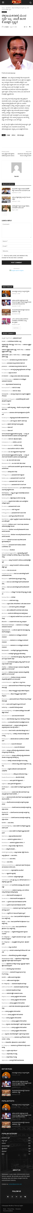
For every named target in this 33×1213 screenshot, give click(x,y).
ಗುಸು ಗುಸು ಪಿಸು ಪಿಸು (11, 570)
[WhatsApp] (21, 31)
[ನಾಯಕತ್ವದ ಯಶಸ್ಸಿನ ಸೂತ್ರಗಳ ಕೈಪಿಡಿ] (6, 294)
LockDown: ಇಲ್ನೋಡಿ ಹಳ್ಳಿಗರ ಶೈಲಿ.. (16, 876)
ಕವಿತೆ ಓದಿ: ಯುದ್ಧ (18, 445)
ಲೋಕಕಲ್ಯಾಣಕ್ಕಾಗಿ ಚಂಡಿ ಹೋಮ (13, 969)
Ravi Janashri (5, 650)
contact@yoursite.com (15, 1184)
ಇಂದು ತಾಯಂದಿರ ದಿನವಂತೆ (18, 715)
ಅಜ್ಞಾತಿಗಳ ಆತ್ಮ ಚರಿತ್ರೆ (11, 873)
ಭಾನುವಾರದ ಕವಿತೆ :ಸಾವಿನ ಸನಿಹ (19, 513)
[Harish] (3, 27)
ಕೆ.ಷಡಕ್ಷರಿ (8, 135)
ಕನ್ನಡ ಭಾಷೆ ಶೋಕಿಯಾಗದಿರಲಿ (15, 836)
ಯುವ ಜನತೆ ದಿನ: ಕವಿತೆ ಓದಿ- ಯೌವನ (15, 448)
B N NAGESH (5, 376)
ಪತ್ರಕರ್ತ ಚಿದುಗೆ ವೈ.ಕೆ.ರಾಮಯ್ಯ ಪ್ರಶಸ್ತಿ (15, 424)
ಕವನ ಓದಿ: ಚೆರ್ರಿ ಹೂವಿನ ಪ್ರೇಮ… (15, 439)
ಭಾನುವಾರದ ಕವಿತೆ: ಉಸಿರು (14, 506)
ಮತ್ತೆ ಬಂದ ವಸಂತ (12, 372)
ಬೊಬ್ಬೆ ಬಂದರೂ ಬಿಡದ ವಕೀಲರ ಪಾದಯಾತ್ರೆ (19, 376)
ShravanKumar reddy (7, 958)
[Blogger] (8, 1196)
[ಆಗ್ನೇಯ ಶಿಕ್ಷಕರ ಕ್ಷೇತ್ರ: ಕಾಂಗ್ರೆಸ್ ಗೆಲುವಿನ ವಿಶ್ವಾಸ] (6, 199)
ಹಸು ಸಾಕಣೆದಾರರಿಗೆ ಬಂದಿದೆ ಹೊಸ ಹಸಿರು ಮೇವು (17, 610)
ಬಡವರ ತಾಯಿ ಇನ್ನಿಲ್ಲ (13, 600)
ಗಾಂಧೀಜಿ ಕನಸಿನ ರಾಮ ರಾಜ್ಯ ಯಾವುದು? (18, 621)
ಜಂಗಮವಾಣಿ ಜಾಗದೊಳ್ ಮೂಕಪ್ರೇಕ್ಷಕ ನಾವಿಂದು (18, 722)
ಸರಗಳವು (13, 597)
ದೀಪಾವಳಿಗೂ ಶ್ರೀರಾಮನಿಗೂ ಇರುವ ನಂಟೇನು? (16, 1042)
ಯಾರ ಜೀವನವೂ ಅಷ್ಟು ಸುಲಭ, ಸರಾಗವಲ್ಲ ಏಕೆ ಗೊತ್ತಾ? (18, 719)
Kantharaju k (5, 787)
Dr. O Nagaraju (6, 932)
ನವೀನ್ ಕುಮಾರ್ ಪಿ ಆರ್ (7, 725)
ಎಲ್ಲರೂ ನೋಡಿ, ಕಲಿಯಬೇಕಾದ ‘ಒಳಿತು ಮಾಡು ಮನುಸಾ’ (19, 603)
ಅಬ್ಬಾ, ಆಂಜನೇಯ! (13, 947)
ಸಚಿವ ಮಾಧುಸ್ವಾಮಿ (20, 135)
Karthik (4, 822)
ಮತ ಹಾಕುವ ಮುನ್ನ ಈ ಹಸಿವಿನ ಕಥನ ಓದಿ (18, 360)
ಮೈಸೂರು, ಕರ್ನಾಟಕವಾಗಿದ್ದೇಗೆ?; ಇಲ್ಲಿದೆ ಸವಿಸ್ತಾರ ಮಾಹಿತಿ (18, 1024)
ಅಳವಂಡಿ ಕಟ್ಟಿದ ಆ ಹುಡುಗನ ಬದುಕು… (15, 993)
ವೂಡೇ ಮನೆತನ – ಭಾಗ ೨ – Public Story (11, 354)
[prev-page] (3, 214)
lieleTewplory (5, 493)
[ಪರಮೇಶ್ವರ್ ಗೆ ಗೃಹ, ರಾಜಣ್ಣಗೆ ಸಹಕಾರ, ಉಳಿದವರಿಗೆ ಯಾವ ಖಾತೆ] (6, 208)
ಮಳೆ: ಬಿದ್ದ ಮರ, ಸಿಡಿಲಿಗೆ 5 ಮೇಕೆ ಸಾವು (18, 421)
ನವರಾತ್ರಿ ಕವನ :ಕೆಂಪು (12, 471)
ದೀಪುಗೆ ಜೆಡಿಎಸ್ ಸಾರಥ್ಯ (12, 1054)
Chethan (4, 667)
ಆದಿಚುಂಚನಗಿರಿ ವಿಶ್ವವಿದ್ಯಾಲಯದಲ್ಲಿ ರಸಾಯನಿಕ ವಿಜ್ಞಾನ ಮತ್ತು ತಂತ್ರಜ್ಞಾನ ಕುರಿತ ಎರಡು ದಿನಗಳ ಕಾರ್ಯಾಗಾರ (21, 302)
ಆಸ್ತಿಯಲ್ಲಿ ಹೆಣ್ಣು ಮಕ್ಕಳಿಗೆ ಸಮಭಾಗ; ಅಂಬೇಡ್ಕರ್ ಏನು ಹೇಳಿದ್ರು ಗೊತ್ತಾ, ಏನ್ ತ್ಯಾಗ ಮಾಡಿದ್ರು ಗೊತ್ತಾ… (15, 555)
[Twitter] (13, 31)
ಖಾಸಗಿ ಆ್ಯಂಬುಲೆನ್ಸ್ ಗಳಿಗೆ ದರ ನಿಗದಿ (16, 516)
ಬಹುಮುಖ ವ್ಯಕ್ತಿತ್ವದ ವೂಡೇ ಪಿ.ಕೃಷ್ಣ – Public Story (12, 349)
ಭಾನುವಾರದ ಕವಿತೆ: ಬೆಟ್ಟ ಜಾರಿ (18, 475)
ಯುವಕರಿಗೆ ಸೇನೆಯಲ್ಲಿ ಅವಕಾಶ (16, 707)
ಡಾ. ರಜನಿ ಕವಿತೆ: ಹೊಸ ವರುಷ (13, 460)
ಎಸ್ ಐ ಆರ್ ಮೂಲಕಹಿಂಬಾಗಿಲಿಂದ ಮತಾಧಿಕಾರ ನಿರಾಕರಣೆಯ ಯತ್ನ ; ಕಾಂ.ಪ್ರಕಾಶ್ (20, 320)
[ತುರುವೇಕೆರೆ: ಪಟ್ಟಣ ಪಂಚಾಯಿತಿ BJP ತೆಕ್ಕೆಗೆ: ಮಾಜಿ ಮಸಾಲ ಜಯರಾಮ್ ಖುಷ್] (6, 191)
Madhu (4, 921)
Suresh (3, 341)
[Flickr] (16, 1196)
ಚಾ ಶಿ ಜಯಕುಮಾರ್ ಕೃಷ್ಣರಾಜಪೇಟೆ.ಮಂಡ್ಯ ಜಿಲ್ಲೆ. (12, 433)
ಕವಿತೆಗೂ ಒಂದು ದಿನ (17, 442)
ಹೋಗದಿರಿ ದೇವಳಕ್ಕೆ (20, 777)
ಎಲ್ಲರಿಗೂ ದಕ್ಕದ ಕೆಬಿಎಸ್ (12, 1050)
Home (3, 8)
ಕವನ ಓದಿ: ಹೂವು (16, 387)
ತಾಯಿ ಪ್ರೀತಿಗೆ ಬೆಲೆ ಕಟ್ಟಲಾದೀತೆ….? (17, 780)
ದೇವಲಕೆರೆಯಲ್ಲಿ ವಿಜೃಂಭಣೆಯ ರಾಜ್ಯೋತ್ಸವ (17, 955)
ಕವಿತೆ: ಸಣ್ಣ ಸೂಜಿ (15, 509)
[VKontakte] (25, 1196)
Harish (7, 27)
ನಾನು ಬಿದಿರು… (11, 822)
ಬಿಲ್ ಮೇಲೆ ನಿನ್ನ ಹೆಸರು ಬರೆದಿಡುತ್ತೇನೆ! (17, 607)
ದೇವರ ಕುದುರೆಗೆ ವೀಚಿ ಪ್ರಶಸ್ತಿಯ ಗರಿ (14, 895)
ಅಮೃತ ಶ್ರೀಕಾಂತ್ (5, 855)
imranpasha (5, 394)
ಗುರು (9, 404)
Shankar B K (5, 812)
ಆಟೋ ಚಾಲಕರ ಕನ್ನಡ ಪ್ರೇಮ (14, 977)
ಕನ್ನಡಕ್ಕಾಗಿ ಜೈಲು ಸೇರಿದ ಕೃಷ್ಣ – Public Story (11, 344)
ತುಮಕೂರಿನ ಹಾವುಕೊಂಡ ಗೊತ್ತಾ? (19, 983)
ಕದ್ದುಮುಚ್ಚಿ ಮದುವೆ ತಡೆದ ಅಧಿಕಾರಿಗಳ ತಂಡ (19, 417)
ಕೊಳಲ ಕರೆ (10, 427)
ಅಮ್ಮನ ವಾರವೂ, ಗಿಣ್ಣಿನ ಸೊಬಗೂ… (16, 846)
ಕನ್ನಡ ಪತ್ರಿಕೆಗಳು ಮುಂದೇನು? (17, 870)
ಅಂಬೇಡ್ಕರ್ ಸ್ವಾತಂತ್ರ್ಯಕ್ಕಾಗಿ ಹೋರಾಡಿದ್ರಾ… (20, 650)
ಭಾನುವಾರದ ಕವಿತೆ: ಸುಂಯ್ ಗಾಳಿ (17, 478)
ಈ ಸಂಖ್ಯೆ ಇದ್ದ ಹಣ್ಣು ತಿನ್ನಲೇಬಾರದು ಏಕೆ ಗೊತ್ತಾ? (21, 369)
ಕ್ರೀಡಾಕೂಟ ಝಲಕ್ (17, 338)
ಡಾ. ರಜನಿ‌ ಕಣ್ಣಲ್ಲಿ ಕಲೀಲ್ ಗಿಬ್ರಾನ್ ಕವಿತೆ (16, 452)
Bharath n (4, 621)
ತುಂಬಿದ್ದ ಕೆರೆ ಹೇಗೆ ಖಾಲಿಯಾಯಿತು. (16, 1060)
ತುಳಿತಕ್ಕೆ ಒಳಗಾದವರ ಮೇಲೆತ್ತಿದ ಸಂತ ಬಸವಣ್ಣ (17, 760)
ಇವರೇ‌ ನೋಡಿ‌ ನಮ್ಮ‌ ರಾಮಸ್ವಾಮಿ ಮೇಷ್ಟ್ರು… (18, 578)
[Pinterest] (17, 31)
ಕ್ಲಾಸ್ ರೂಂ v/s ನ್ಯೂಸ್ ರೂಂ (19, 682)
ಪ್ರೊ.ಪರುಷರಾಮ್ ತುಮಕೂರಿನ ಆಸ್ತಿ (13, 384)
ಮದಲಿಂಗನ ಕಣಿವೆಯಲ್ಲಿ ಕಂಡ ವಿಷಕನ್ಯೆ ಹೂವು (18, 613)
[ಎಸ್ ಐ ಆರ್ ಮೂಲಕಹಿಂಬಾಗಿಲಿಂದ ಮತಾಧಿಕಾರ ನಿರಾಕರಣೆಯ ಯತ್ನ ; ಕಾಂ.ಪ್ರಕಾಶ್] (6, 321)
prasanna (4, 366)
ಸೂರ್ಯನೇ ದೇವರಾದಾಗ (16, 744)
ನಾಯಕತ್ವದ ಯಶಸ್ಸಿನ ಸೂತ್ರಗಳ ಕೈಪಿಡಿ (20, 291)
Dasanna (4, 955)
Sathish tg (4, 707)
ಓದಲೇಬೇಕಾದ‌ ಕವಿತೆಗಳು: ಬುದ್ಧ (14, 341)
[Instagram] (21, 1196)
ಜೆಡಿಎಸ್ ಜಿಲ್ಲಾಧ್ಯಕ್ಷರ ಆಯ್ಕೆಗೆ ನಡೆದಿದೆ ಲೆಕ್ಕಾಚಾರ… (19, 690)
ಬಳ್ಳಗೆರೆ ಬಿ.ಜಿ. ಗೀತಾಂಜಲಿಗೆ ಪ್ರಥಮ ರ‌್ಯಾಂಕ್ (16, 913)
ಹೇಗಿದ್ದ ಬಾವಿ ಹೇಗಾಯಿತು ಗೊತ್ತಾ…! (20, 774)
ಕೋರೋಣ (12, 550)
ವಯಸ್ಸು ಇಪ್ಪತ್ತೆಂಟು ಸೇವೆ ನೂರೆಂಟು (18, 996)
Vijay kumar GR (6, 630)
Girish (3, 901)
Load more (16, 328)
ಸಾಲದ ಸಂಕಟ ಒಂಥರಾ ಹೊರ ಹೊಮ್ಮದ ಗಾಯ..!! (19, 730)
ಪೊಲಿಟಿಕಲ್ (8, 8)
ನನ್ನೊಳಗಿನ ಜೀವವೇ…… (11, 849)
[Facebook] (9, 31)
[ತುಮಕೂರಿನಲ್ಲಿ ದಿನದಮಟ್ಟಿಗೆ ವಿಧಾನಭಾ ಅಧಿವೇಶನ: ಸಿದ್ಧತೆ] (6, 312)
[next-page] (6, 214)
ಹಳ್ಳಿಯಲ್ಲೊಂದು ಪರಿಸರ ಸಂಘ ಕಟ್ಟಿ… (18, 498)
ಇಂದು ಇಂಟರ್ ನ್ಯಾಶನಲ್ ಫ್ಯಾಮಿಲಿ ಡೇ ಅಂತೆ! (16, 704)
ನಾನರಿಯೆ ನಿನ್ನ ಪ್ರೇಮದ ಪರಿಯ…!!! (15, 839)
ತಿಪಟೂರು (13, 135)
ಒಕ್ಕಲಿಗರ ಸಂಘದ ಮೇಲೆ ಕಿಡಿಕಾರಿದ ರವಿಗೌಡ (16, 901)
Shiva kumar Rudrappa (8, 625)
